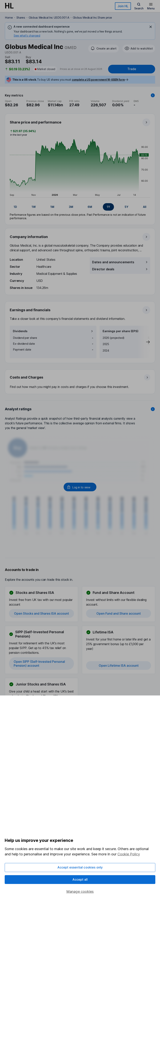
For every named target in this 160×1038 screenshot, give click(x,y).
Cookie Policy (128, 854)
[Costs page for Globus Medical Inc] (80, 382)
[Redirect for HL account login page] (80, 487)
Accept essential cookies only (80, 867)
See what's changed (27, 35)
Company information (29, 237)
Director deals (103, 269)
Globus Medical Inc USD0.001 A (49, 17)
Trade (131, 69)
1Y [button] (108, 206)
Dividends (20, 331)
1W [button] (34, 206)
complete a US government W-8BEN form (98, 79)
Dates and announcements (113, 262)
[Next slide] (144, 342)
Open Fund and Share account (118, 613)
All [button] (144, 206)
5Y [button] (126, 206)
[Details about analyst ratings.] (152, 409)
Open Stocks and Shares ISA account (41, 613)
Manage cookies (80, 891)
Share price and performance (35, 122)
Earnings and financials (30, 310)
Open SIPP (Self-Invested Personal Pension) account (39, 663)
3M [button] (71, 206)
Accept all (80, 879)
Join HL (122, 6)
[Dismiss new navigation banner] (151, 27)
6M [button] (90, 206)
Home (9, 17)
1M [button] (52, 206)
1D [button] (15, 206)
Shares (20, 17)
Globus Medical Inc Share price (92, 17)
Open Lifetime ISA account (119, 665)
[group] (80, 207)
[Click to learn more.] (152, 95)
